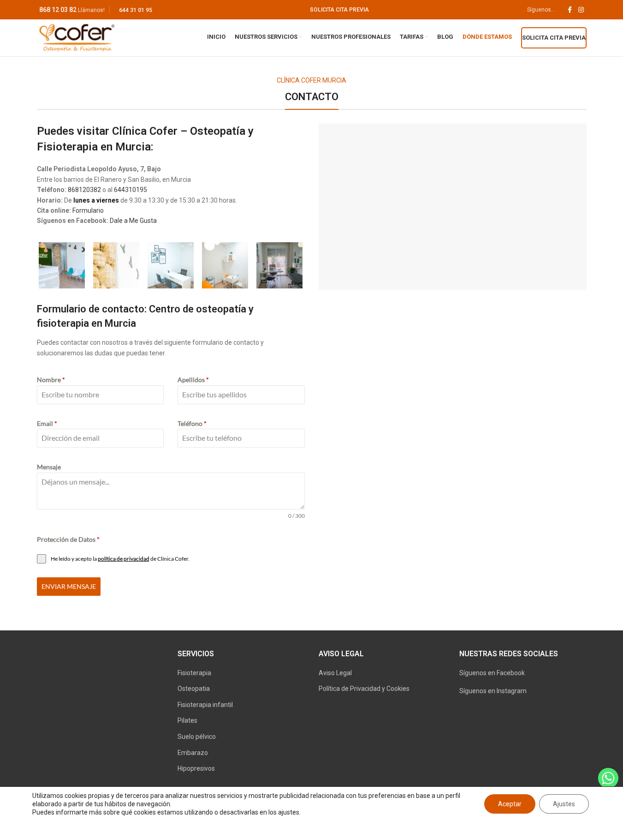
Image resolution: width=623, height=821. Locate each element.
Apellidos (193, 380)
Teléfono (192, 423)
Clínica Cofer (145, 131)
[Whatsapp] (608, 778)
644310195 (130, 189)
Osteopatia (194, 688)
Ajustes (564, 804)
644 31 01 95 (135, 10)
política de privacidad (123, 558)
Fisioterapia (194, 673)
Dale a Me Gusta (133, 220)
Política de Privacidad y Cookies (364, 688)
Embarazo (193, 752)
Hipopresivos (196, 768)
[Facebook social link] (570, 10)
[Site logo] (77, 37)
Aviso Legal (335, 673)
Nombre (51, 380)
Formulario (88, 210)
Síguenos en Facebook (492, 673)
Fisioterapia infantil (205, 704)
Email (47, 423)
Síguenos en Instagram (493, 691)
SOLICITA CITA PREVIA (339, 9)
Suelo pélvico (197, 736)
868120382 (84, 189)
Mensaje (49, 467)
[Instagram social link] (581, 10)
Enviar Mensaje (69, 586)
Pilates (187, 720)
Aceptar (510, 804)
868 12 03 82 (58, 9)
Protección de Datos (68, 539)
